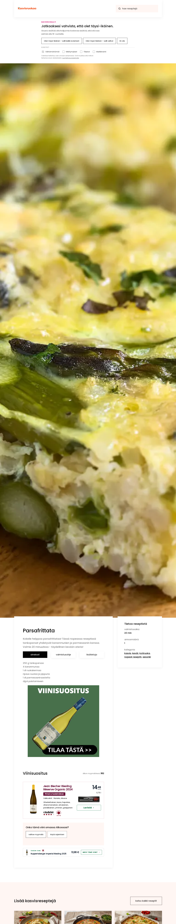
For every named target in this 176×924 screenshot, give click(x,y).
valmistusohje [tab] (63, 654)
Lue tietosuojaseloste (70, 58)
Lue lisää (87, 807)
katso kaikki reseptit (146, 900)
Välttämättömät (52, 52)
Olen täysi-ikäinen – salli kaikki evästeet (61, 41)
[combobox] (137, 8)
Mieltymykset (71, 52)
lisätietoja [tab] (91, 654)
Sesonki (147, 656)
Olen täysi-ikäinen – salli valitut (99, 41)
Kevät (135, 653)
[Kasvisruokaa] (27, 8)
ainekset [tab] (35, 654)
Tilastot (87, 52)
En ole (122, 41)
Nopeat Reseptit (133, 656)
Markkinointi (101, 52)
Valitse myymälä (36, 834)
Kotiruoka (144, 653)
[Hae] (119, 8)
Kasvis (127, 653)
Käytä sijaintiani (57, 834)
